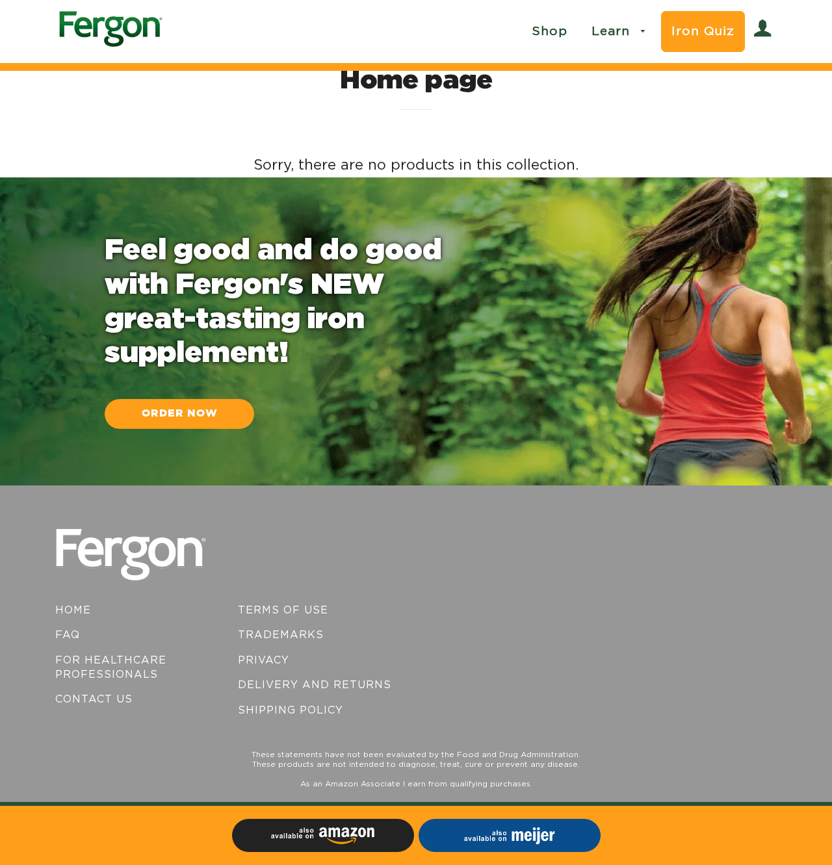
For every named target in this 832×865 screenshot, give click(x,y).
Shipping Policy (290, 710)
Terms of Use (283, 610)
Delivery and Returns (314, 685)
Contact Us (94, 699)
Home (73, 610)
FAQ (67, 635)
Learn (613, 31)
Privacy (263, 660)
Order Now (180, 414)
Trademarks (281, 635)
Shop (549, 31)
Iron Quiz (702, 31)
